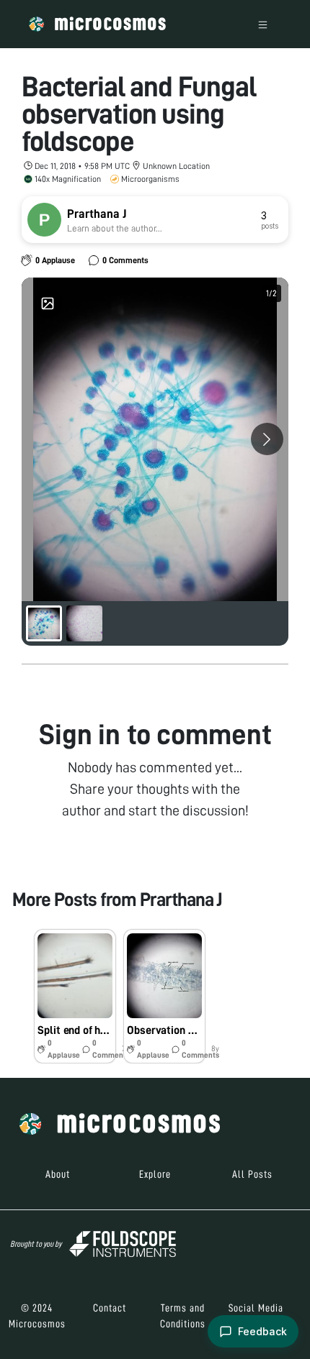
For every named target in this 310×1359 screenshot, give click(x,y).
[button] (75, 996)
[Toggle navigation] (262, 24)
